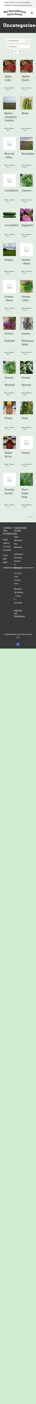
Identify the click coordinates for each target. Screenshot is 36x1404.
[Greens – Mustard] (9, 367)
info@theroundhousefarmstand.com (18, 5)
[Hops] (26, 407)
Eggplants (27, 225)
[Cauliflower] (9, 180)
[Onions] (26, 442)
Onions (26, 452)
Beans (25, 113)
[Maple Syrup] (9, 442)
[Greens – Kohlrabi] (9, 323)
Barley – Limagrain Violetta (11, 117)
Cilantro (26, 190)
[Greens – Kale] (26, 286)
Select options (7, 89)
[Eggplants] (26, 215)
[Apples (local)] (26, 66)
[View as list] (20, 51)
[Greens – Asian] (26, 249)
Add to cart (24, 89)
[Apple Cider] (9, 66)
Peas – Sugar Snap (25, 493)
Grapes (9, 259)
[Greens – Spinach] (26, 367)
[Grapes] (9, 249)
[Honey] (9, 407)
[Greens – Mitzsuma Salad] (26, 323)
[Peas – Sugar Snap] (26, 479)
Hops (25, 418)
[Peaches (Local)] (9, 479)
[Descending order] (28, 41)
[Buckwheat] (26, 143)
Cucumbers (11, 225)
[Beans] (26, 103)
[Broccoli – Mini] (9, 143)
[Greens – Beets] (9, 286)
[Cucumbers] (9, 215)
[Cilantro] (26, 180)
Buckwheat (28, 153)
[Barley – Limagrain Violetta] (9, 103)
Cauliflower (11, 190)
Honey (9, 418)
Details (12, 88)
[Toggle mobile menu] (32, 13)
